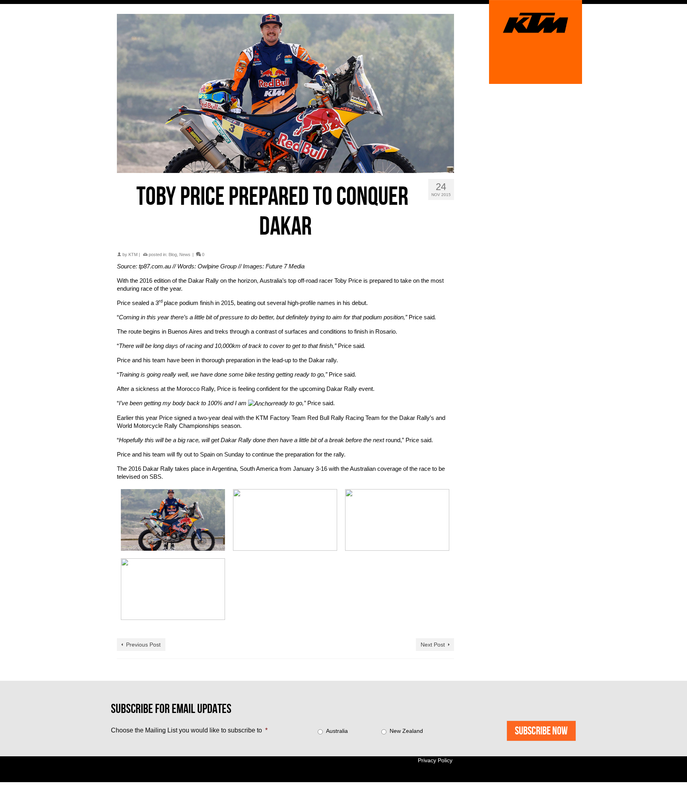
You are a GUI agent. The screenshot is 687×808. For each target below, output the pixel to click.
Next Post (433, 644)
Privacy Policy (435, 760)
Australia (337, 731)
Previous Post (143, 644)
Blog (173, 254)
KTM (133, 254)
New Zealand (406, 731)
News (184, 254)
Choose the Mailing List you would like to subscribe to (189, 730)
